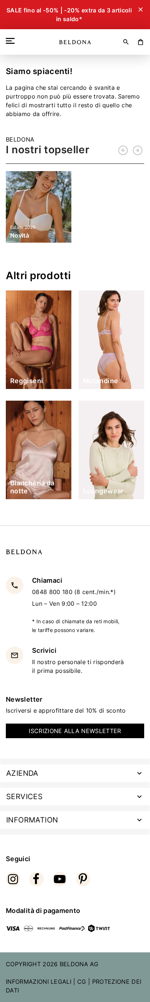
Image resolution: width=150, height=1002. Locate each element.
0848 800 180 (53, 592)
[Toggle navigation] (11, 41)
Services (24, 796)
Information (32, 820)
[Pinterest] (83, 879)
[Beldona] (75, 42)
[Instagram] (13, 879)
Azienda (22, 773)
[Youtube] (59, 879)
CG (81, 981)
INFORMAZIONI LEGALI (38, 981)
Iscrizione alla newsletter (75, 731)
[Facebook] (36, 879)
